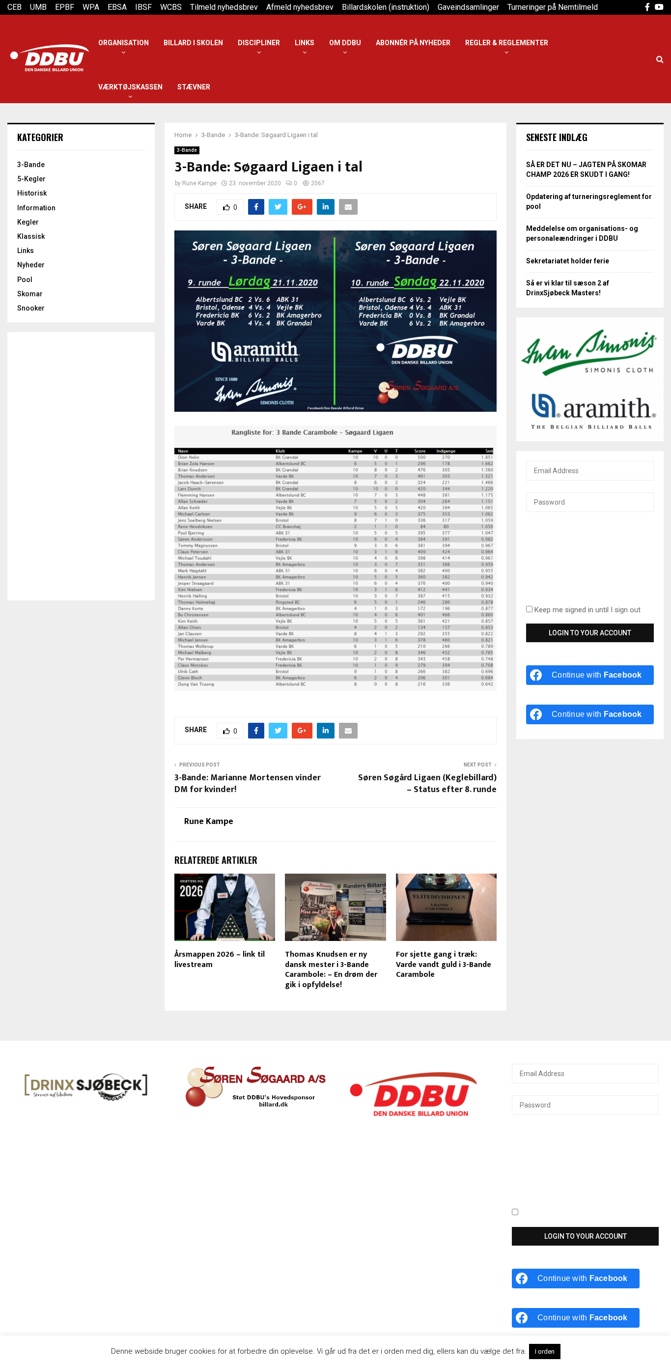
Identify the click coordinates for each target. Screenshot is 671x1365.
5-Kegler (31, 179)
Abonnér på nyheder (413, 43)
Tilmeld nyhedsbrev (224, 7)
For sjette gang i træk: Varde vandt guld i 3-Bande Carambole (443, 965)
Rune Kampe (199, 183)
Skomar (30, 294)
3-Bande (187, 150)
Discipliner (259, 43)
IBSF (143, 7)
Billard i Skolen (193, 43)
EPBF (64, 7)
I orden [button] (545, 1351)
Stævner (193, 87)
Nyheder (31, 265)
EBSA (117, 7)
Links (304, 43)
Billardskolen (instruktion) (385, 7)
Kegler (28, 222)
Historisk (32, 193)
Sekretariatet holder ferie (567, 261)
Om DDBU (345, 43)
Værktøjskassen (130, 87)
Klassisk (31, 236)
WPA (91, 7)
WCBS (171, 7)
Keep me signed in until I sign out (586, 609)
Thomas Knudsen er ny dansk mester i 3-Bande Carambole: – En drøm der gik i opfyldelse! (331, 970)
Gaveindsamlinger (468, 7)
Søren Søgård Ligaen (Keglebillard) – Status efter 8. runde (427, 783)
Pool (24, 280)
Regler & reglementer (506, 43)
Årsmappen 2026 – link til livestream (219, 959)
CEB (14, 7)
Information (36, 208)
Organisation (123, 43)
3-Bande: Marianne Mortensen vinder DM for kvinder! (247, 783)
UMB (38, 7)
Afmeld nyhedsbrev (300, 7)
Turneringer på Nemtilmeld (552, 7)
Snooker (31, 308)
